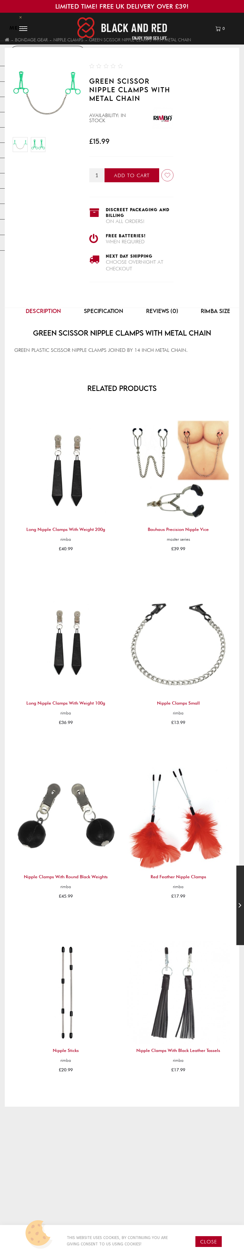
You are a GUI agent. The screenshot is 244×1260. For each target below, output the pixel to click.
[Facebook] (191, 1214)
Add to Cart (132, 175)
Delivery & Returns (36, 1191)
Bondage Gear (31, 39)
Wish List (83, 1222)
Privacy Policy (32, 1200)
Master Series (178, 539)
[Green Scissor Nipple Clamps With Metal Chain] (20, 144)
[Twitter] (203, 1214)
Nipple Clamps (68, 39)
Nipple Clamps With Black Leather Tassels (178, 1050)
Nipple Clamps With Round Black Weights (66, 876)
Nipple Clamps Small (178, 703)
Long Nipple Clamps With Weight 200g (65, 529)
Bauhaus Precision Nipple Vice (178, 529)
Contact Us (87, 1197)
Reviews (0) (162, 311)
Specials (141, 1216)
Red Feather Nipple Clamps (178, 876)
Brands (141, 1191)
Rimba (65, 539)
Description (43, 311)
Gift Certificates (151, 1200)
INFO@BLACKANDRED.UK (211, 1200)
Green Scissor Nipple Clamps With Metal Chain (140, 39)
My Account (88, 1205)
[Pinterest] (217, 1214)
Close (208, 1242)
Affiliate (142, 1208)
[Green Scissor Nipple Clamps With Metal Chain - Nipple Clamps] (38, 144)
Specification (103, 311)
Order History (90, 1214)
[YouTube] (192, 1223)
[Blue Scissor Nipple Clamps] (240, 906)
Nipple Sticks (66, 1050)
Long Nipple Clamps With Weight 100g (65, 703)
